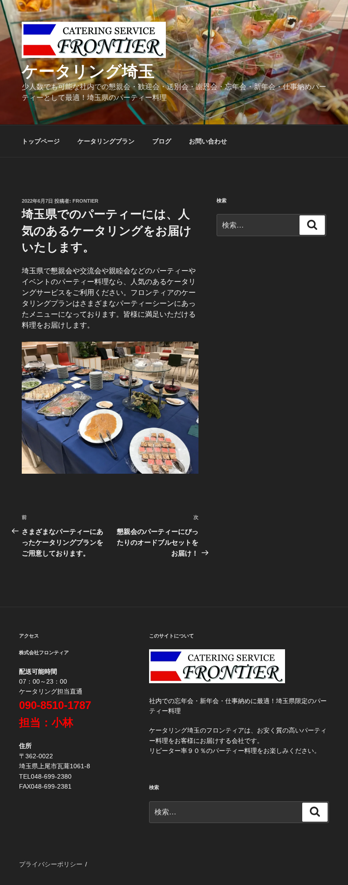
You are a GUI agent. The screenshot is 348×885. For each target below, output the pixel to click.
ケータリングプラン (106, 141)
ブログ (161, 141)
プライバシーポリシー (50, 864)
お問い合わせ (208, 141)
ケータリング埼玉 (88, 71)
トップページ (41, 141)
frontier (85, 201)
